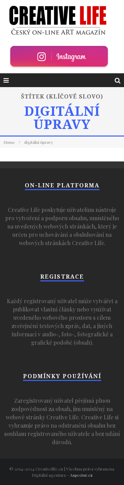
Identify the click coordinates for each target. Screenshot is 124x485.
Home (9, 142)
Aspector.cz (81, 475)
